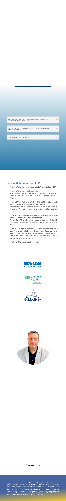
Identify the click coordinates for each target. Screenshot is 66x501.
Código (16, 53)
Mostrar (33, 59)
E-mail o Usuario (18, 45)
